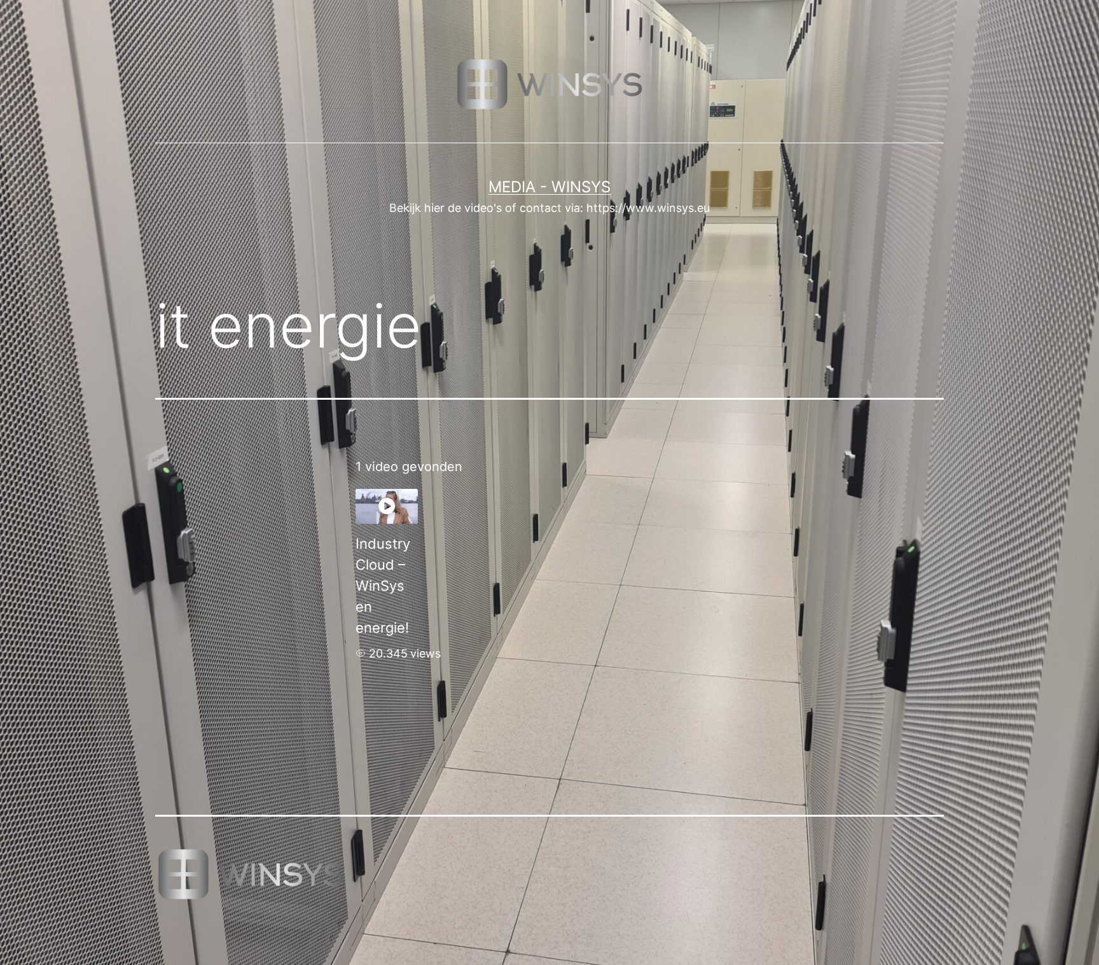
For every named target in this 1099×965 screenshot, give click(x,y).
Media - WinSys (549, 187)
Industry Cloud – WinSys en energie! (383, 585)
